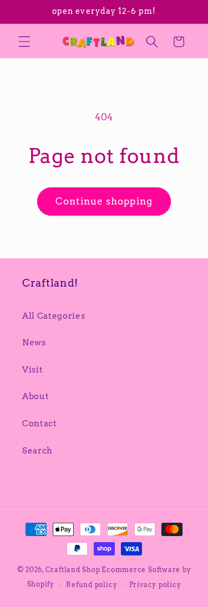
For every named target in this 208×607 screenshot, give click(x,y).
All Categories (53, 315)
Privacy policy (155, 584)
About (35, 396)
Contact (39, 423)
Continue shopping (104, 201)
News (34, 342)
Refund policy (91, 584)
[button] (24, 41)
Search (37, 450)
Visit (32, 369)
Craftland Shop (72, 569)
